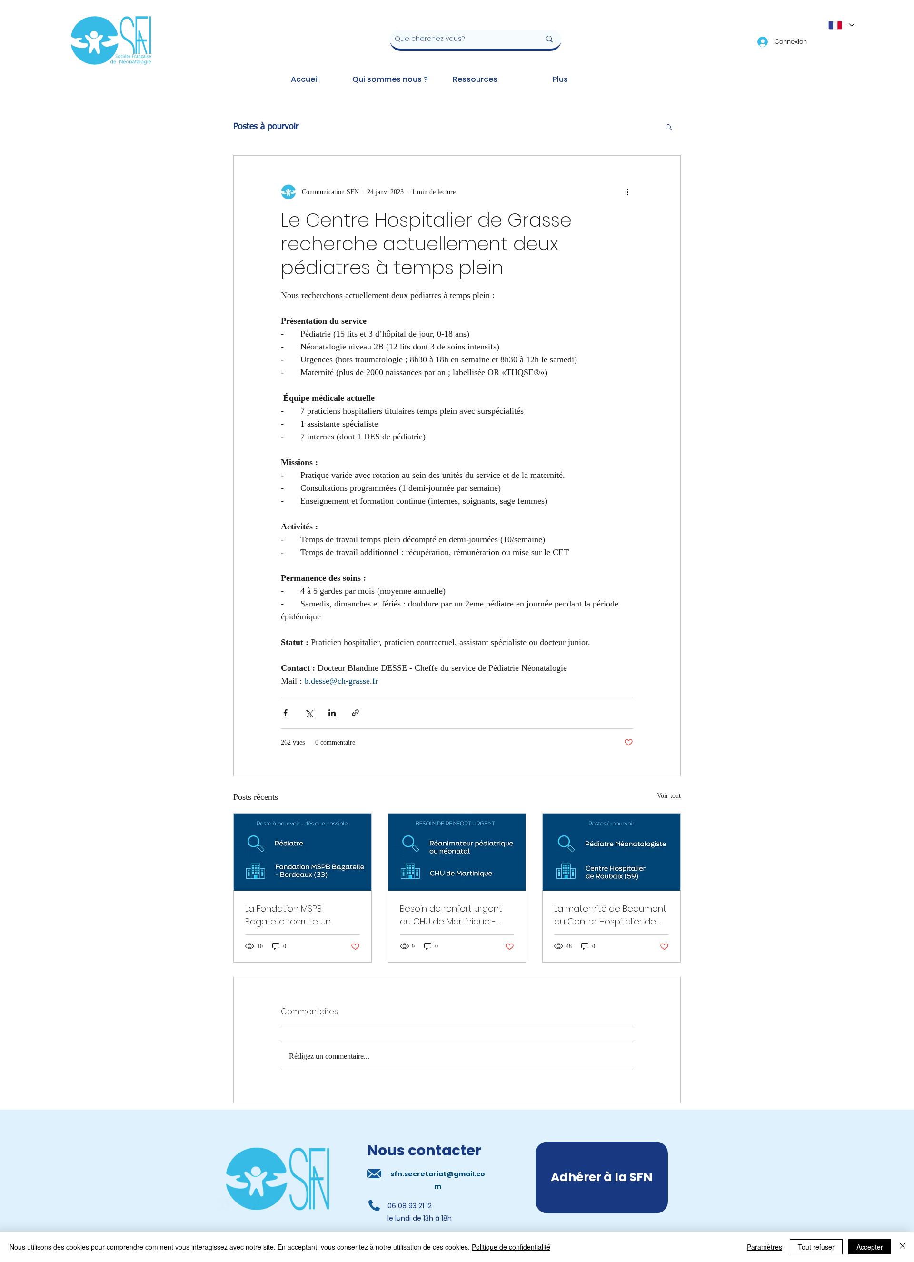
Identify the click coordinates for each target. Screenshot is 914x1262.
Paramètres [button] (764, 1247)
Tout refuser (816, 1247)
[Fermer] (902, 1246)
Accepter (869, 1247)
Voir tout (669, 795)
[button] (668, 126)
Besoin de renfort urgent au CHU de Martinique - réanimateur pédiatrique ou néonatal (451, 915)
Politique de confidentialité (511, 1247)
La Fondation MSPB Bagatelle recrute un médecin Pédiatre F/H (289, 915)
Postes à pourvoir (265, 126)
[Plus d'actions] (627, 192)
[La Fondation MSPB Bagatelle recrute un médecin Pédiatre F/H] (302, 852)
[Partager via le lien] (355, 712)
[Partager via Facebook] (285, 712)
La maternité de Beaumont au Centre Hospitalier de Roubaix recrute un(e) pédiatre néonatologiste (610, 915)
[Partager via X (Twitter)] (308, 712)
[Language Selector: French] (841, 25)
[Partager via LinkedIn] (332, 712)
